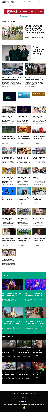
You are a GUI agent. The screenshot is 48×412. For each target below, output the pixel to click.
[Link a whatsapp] (43, 369)
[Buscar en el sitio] (39, 2)
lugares (31, 393)
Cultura (27, 5)
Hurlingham (22, 5)
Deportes (32, 5)
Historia (36, 5)
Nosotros (13, 393)
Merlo (18, 5)
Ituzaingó (9, 5)
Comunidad (27, 393)
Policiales (34, 393)
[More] (39, 5)
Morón (14, 5)
